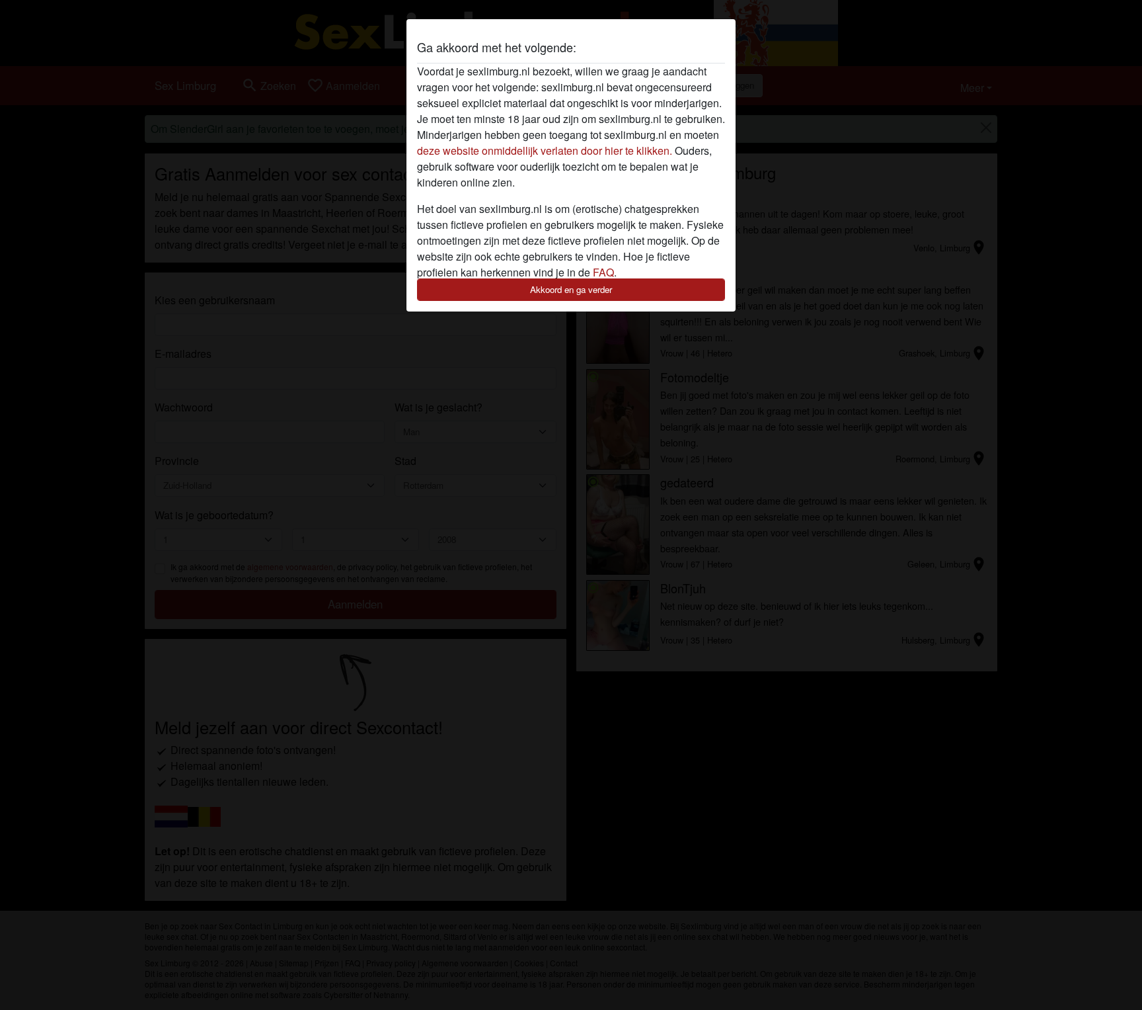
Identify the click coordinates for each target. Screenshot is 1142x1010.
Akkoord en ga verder (571, 289)
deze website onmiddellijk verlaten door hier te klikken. (544, 150)
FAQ (603, 272)
